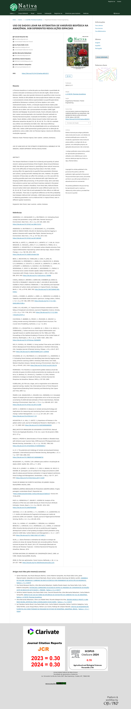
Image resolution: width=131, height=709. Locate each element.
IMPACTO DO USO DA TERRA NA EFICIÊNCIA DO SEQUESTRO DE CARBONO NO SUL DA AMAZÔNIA (55, 595)
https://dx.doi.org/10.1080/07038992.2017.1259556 (32, 351)
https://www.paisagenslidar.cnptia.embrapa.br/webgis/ (32, 494)
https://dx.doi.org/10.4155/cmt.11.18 (25, 416)
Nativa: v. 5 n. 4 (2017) (53, 590)
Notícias (86, 13)
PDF (69, 76)
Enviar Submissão (102, 57)
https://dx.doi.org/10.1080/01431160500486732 (28, 457)
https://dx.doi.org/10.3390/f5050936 (24, 507)
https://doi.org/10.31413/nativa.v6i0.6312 (35, 73)
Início (14, 20)
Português (98, 48)
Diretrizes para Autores (72, 13)
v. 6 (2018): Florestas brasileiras (33, 20)
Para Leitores (99, 25)
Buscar (117, 13)
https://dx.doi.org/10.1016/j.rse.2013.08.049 (27, 238)
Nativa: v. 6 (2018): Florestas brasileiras (29, 597)
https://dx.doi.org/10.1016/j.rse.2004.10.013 (27, 224)
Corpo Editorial (23, 13)
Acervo (39, 13)
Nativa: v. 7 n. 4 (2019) (24, 583)
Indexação (48, 13)
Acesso (119, 1)
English (97, 43)
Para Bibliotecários (100, 31)
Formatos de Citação (73, 123)
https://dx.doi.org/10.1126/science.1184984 (37, 275)
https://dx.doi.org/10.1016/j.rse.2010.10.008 (27, 405)
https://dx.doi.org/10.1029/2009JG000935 (38, 425)
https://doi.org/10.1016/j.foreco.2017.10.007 (30, 478)
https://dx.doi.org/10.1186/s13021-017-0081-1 (31, 535)
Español (97, 45)
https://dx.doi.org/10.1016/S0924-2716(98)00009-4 (29, 446)
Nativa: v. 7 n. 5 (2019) (65, 602)
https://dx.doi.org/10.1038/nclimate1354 (26, 254)
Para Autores (99, 28)
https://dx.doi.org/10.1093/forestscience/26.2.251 (38, 562)
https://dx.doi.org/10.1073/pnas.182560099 (27, 340)
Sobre (12, 13)
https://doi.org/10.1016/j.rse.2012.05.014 (43, 365)
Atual (32, 13)
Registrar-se (58, 13)
